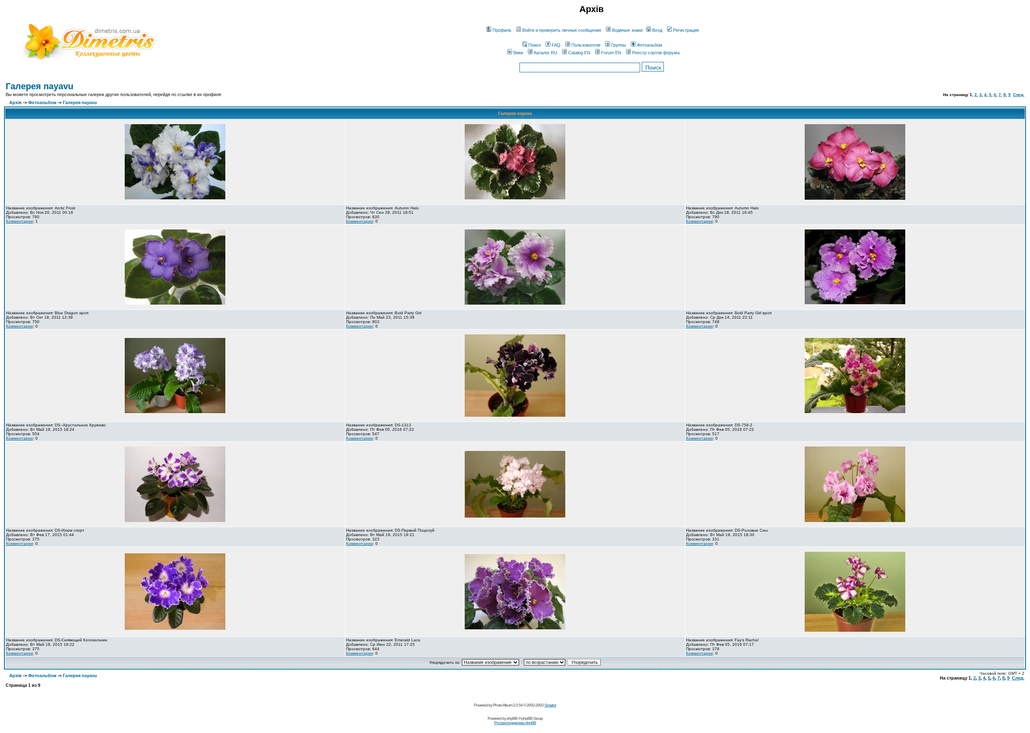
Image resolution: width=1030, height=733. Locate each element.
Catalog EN (579, 52)
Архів (15, 102)
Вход (657, 30)
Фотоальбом (649, 45)
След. (1018, 94)
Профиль (501, 30)
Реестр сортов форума (656, 52)
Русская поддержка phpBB (515, 723)
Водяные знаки (627, 30)
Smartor (550, 705)
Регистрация (686, 30)
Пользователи (585, 45)
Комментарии (19, 221)
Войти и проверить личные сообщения (561, 30)
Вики (518, 52)
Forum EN (611, 52)
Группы (618, 45)
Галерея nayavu (39, 86)
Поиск (534, 45)
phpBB (512, 718)
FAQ (556, 45)
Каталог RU (545, 52)
